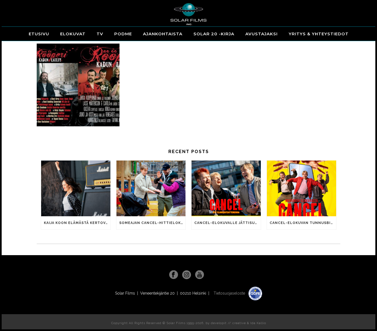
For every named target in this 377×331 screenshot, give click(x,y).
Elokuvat (73, 33)
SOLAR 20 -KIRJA (213, 33)
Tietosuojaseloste (230, 293)
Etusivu (39, 33)
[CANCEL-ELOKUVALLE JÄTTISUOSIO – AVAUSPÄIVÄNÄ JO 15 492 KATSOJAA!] (226, 188)
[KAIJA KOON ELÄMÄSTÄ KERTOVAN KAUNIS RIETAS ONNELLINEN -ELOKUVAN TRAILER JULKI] (75, 188)
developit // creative (228, 323)
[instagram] (186, 275)
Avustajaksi (261, 33)
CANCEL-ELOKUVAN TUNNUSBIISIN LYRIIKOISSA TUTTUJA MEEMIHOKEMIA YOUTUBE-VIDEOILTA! (303, 223)
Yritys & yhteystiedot (319, 33)
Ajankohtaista (162, 33)
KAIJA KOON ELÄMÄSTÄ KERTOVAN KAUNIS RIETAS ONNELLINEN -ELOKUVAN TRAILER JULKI (77, 223)
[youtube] (199, 275)
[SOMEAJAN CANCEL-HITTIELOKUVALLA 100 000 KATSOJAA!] (151, 188)
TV (100, 33)
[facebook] (173, 275)
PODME (123, 33)
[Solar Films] (188, 14)
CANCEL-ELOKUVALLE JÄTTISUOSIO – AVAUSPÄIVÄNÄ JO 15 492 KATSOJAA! (227, 223)
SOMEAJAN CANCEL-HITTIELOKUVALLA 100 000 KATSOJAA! (152, 223)
